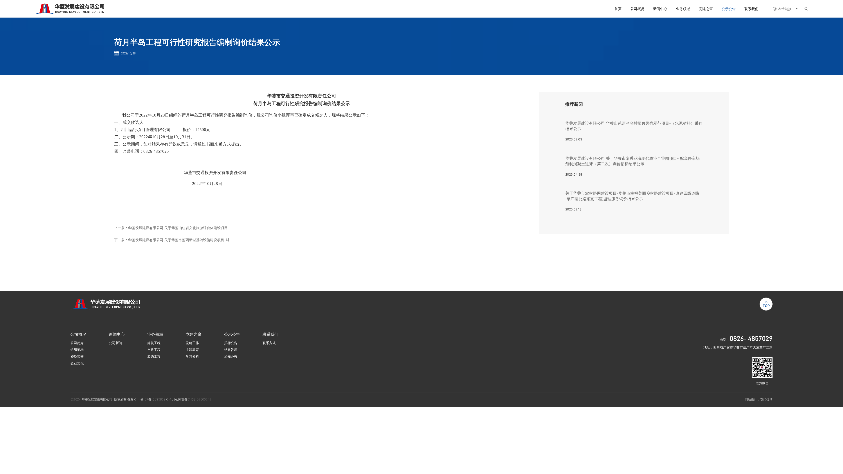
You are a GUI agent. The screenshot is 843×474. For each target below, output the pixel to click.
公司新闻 (115, 343)
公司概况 (637, 9)
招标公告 (230, 343)
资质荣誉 (77, 356)
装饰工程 (153, 356)
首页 (617, 9)
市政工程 (153, 350)
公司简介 (77, 343)
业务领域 (683, 9)
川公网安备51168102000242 (191, 399)
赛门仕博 (766, 399)
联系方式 (269, 343)
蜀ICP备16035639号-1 (156, 399)
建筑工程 (153, 343)
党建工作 (192, 343)
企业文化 (77, 363)
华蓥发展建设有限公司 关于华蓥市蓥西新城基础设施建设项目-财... (180, 240)
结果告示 (230, 350)
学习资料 (192, 356)
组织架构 (77, 350)
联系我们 (751, 9)
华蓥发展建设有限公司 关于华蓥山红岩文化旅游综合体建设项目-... (180, 228)
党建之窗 (706, 9)
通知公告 (230, 356)
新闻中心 (660, 9)
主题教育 (192, 350)
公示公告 (729, 9)
